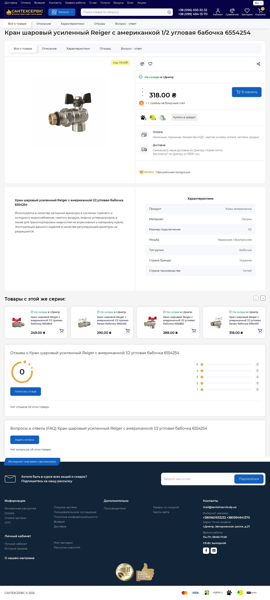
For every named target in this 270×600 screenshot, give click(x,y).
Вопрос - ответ (125, 23)
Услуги (105, 2)
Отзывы (99, 23)
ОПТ (7, 522)
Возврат (39, 2)
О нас (93, 2)
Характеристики (72, 23)
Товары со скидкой (166, 507)
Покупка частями (65, 507)
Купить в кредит (184, 117)
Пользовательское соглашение (75, 512)
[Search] (169, 12)
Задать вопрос (25, 439)
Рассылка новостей (67, 547)
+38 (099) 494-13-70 (193, 14)
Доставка (11, 2)
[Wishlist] (150, 64)
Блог (130, 2)
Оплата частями (15, 518)
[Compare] (142, 64)
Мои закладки (63, 542)
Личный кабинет (16, 543)
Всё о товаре (17, 23)
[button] (255, 298)
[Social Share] (258, 64)
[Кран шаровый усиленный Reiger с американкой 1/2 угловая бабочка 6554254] (70, 112)
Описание (43, 23)
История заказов (16, 548)
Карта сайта (161, 512)
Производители (115, 508)
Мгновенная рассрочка (20, 508)
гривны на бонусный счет (165, 103)
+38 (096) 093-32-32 (192, 10)
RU (257, 3)
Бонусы (119, 2)
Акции (141, 2)
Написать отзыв (25, 391)
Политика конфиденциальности (76, 517)
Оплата (25, 2)
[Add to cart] (61, 330)
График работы (75, 2)
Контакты (55, 2)
